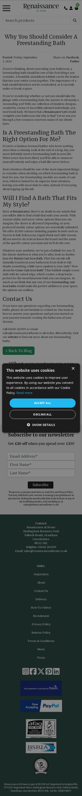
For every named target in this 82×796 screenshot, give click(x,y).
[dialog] (41, 398)
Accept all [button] (42, 403)
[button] (41, 424)
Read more (24, 393)
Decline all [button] (42, 414)
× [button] (73, 368)
